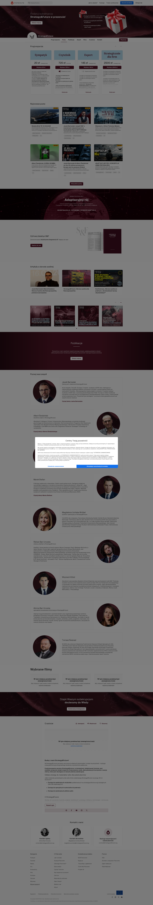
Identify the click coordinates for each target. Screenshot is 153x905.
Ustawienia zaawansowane (56, 466)
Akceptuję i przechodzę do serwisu (97, 466)
